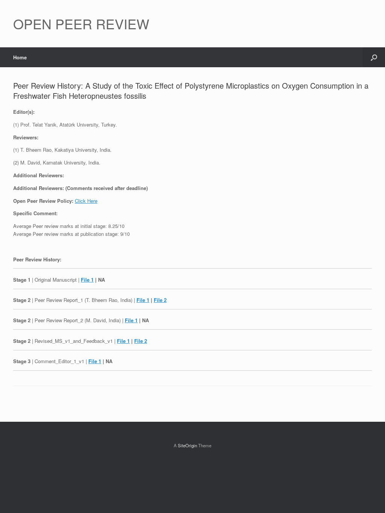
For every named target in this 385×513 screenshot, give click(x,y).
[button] (374, 57)
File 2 (160, 299)
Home (20, 57)
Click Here (86, 200)
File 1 (87, 279)
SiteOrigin (187, 445)
